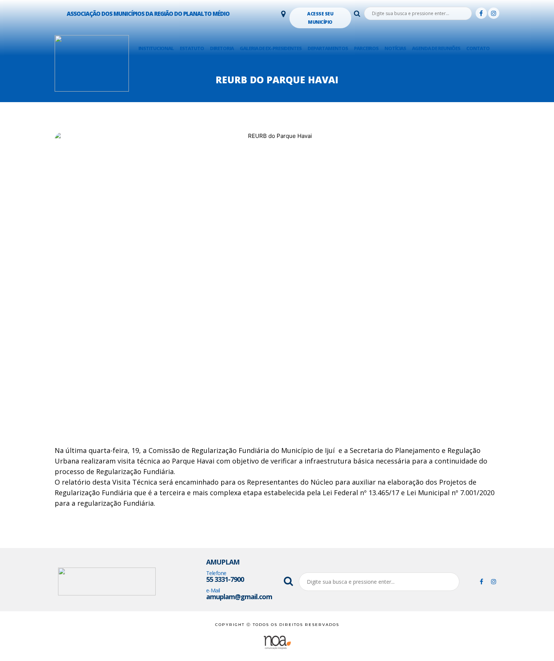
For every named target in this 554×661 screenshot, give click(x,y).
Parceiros (366, 48)
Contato (478, 48)
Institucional (156, 48)
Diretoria (222, 48)
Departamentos (328, 48)
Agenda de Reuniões (436, 48)
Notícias (395, 48)
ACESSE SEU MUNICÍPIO (320, 18)
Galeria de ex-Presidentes (270, 48)
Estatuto (192, 48)
